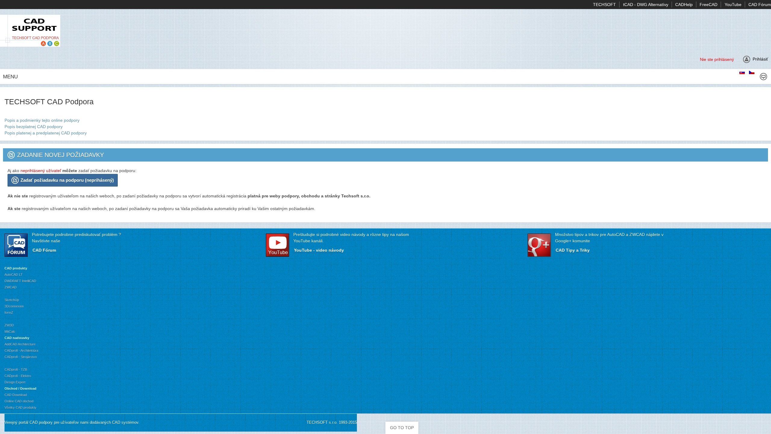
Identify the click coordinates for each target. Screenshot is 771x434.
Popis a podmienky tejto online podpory (42, 120)
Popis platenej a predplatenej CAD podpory (46, 133)
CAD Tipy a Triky (573, 250)
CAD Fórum (44, 250)
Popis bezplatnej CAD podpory (34, 126)
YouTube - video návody (319, 250)
